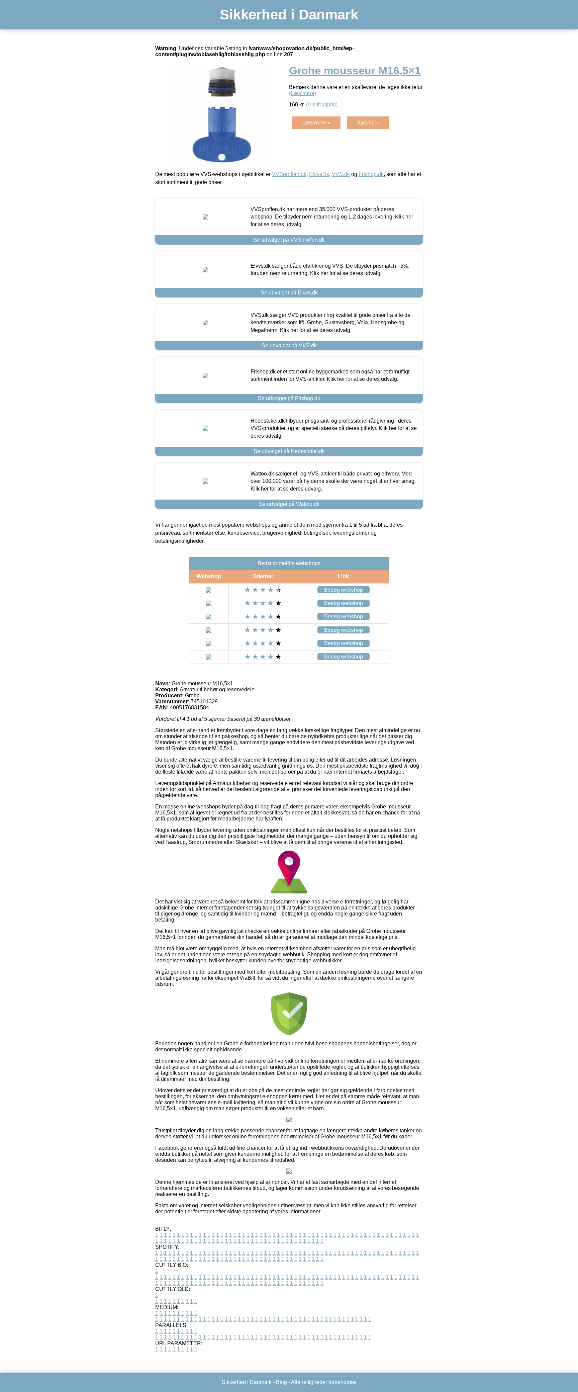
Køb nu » (368, 122)
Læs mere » (316, 122)
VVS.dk (341, 174)
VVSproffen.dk (289, 174)
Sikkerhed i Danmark (289, 14)
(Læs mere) (302, 93)
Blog (281, 1382)
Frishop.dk (371, 174)
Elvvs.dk (319, 174)
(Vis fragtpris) (322, 104)
